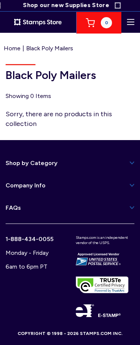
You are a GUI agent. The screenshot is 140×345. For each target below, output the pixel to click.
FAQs (13, 207)
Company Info (26, 185)
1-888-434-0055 (29, 239)
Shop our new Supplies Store (65, 5)
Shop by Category (31, 163)
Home (12, 48)
